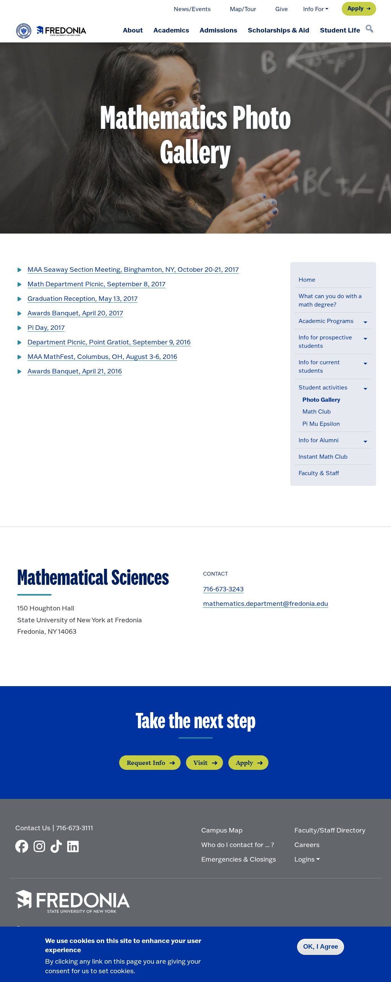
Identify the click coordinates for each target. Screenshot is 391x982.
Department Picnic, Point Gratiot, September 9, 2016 (109, 342)
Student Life (340, 30)
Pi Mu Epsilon (321, 423)
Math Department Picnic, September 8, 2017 (96, 284)
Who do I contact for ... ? (237, 845)
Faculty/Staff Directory (329, 830)
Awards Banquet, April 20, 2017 (75, 313)
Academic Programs (326, 321)
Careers (307, 845)
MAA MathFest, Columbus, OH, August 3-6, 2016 (102, 356)
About (133, 30)
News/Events (192, 9)
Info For (313, 9)
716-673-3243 (223, 589)
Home (307, 279)
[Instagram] (41, 846)
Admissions (218, 30)
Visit (201, 762)
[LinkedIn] (74, 846)
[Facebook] (23, 846)
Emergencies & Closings (238, 859)
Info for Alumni (319, 440)
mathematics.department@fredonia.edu (265, 603)
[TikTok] (58, 846)
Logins (304, 859)
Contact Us (32, 828)
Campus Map (221, 830)
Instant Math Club (323, 456)
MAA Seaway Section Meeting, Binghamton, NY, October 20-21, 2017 (133, 269)
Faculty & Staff (319, 473)
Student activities (323, 387)
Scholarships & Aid (278, 30)
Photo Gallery (321, 399)
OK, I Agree (320, 946)
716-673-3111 (74, 828)
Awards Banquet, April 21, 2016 (74, 371)
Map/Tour (243, 9)
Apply (355, 8)
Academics (171, 30)
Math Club (316, 411)
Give (281, 9)
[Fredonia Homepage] (51, 29)
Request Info (146, 762)
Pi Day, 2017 (46, 327)
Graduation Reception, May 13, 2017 (82, 298)
